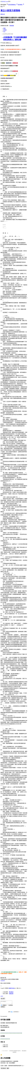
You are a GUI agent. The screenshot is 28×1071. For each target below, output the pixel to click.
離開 (8, 1068)
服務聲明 (14, 1052)
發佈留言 (3, 1006)
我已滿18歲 (3, 1068)
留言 (13, 988)
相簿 (4, 28)
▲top (2, 996)
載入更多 (3, 998)
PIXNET (6, 1050)
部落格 (5, 30)
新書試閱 (11, 993)
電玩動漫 (12, 25)
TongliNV (3, 980)
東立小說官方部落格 (10, 10)
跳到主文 (3, 14)
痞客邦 (10, 988)
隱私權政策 (24, 1050)
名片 (4, 31)
